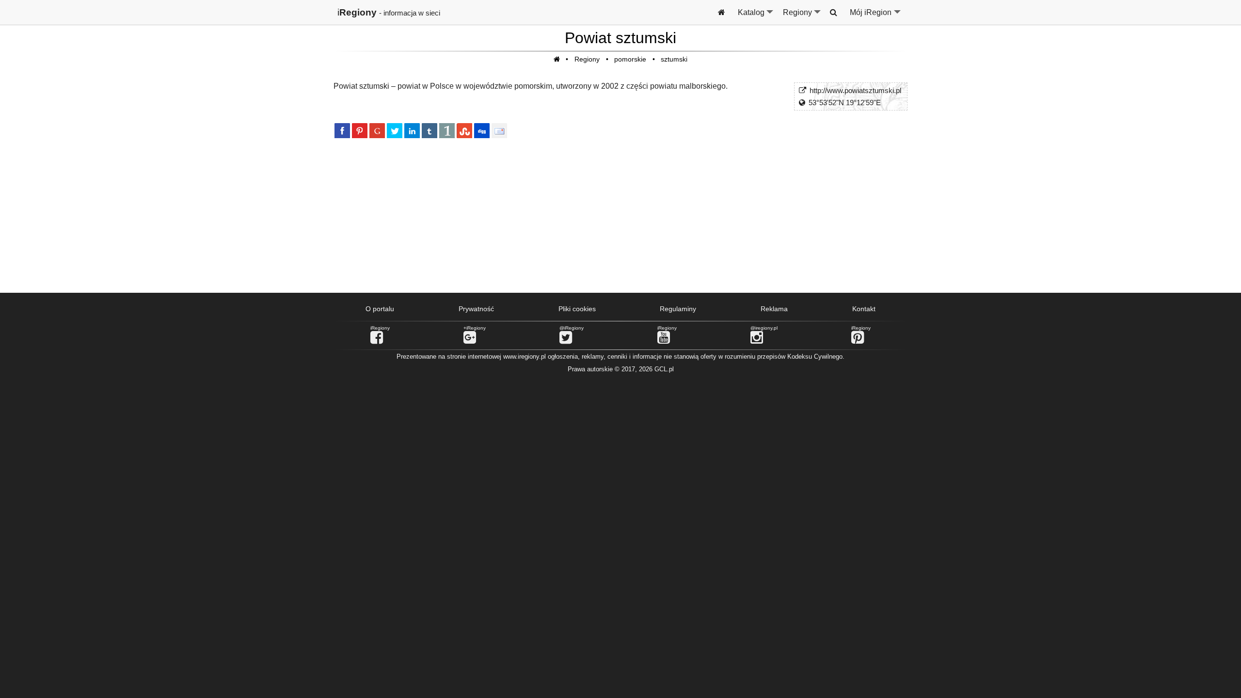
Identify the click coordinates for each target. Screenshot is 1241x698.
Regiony (802, 16)
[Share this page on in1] (447, 130)
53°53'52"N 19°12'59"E (845, 102)
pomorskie (630, 59)
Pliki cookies (577, 309)
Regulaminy (678, 309)
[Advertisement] (620, 215)
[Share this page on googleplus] (377, 130)
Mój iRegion (876, 16)
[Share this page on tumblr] (429, 130)
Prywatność (476, 309)
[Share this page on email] (499, 130)
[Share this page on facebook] (342, 130)
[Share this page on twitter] (394, 130)
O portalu (380, 309)
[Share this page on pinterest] (359, 130)
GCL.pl (664, 369)
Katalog (756, 16)
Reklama (774, 309)
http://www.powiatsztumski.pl (855, 90)
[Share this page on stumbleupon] (464, 130)
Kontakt (863, 309)
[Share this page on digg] (482, 130)
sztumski (674, 59)
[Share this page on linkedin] (412, 130)
